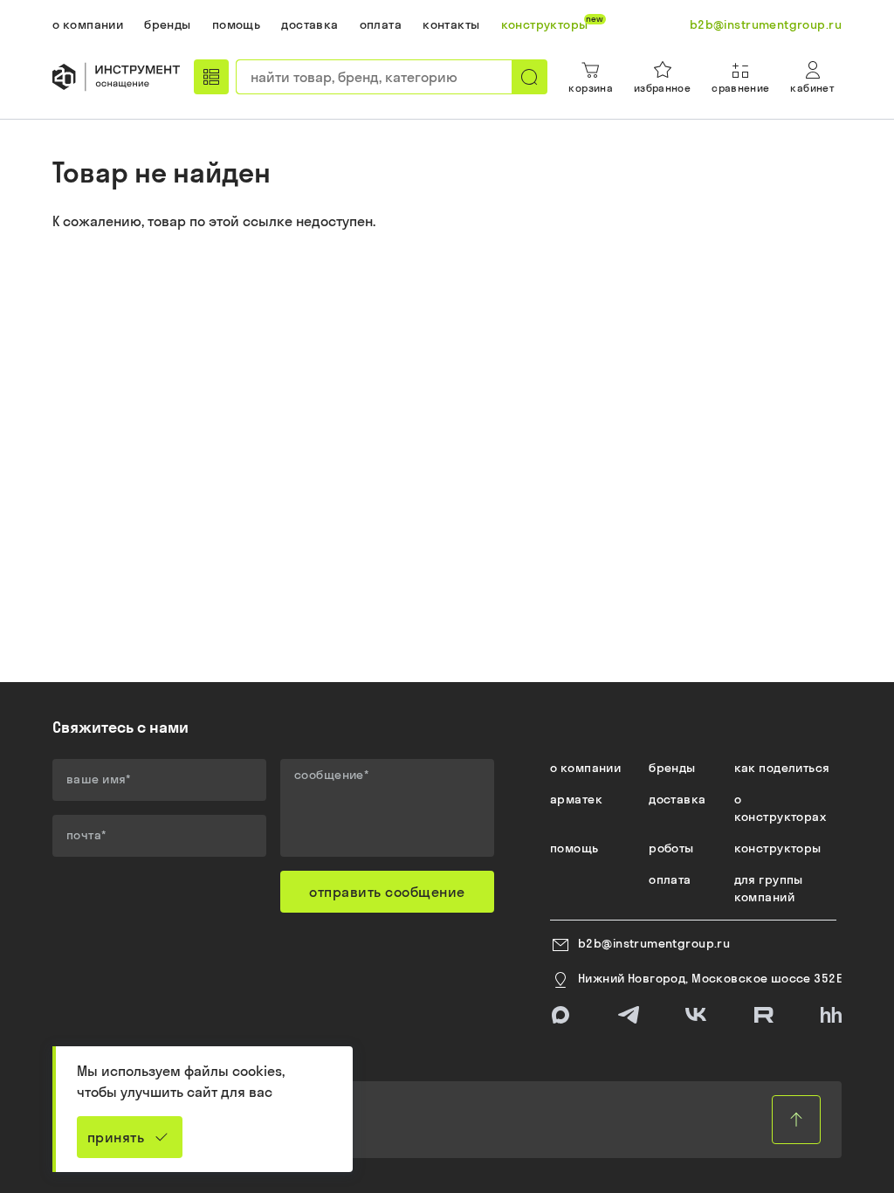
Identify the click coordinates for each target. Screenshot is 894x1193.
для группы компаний (768, 888)
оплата (670, 879)
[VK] (695, 1014)
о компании (585, 768)
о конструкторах (780, 807)
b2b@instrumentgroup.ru (654, 943)
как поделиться (782, 768)
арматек (576, 799)
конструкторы (778, 848)
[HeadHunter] (831, 1014)
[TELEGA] (628, 1014)
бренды (672, 768)
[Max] (560, 1014)
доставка (677, 799)
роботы (671, 848)
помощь (574, 848)
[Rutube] (763, 1014)
